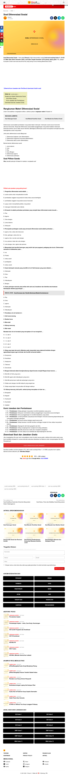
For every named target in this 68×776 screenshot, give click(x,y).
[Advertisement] (34, 75)
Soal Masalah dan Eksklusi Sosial (53, 118)
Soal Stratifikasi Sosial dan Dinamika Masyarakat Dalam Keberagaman (16, 502)
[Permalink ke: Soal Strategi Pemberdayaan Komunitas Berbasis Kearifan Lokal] (34, 533)
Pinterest (46, 761)
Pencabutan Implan (14, 617)
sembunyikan (14, 94)
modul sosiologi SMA (9, 486)
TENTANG (6, 753)
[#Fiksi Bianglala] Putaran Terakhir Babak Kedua (23, 672)
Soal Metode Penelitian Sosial (33, 118)
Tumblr (7, 764)
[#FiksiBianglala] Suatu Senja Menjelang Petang (23, 666)
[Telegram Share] (59, 18)
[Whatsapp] (1, 44)
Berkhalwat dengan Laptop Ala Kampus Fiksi (22, 685)
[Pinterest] (1, 34)
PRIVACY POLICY (27, 755)
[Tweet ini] (55, 18)
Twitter (26, 761)
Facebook (7, 761)
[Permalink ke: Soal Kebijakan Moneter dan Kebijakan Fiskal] (55, 533)
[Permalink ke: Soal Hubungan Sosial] (13, 518)
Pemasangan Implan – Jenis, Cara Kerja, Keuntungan (24, 623)
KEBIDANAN (12, 615)
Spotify (7, 766)
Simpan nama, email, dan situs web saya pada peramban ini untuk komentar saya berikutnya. (30, 565)
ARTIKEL (45, 755)
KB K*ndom (12, 649)
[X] (1, 40)
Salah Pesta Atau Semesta (16, 698)
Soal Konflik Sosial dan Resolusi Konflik (12, 540)
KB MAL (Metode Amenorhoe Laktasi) (20, 655)
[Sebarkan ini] (51, 18)
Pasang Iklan (47, 753)
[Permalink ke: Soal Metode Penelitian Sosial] (34, 518)
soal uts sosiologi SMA (10, 489)
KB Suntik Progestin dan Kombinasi (19, 629)
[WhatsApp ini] (63, 18)
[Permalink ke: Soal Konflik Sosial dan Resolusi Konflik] (13, 533)
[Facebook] (1, 27)
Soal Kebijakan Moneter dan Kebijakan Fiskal (53, 540)
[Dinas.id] (34, 2)
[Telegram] (1, 30)
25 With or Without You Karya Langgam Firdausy (23, 704)
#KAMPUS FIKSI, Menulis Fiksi (13, 661)
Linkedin (46, 764)
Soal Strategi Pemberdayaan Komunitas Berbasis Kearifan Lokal (32, 541)
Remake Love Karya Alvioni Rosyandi (20, 678)
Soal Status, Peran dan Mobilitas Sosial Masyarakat (50, 501)
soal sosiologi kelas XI (23, 486)
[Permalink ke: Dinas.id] (5, 18)
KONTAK (25, 753)
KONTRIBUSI (6, 755)
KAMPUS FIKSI (12, 664)
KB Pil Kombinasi (14, 636)
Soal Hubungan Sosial (11, 118)
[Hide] (0, 47)
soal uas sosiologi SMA (54, 486)
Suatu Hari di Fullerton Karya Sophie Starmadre (23, 691)
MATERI (17, 615)
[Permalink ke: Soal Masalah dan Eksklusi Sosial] (55, 518)
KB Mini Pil (12, 642)
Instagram (27, 764)
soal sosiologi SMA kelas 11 (38, 486)
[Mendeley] (1, 37)
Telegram (27, 766)
